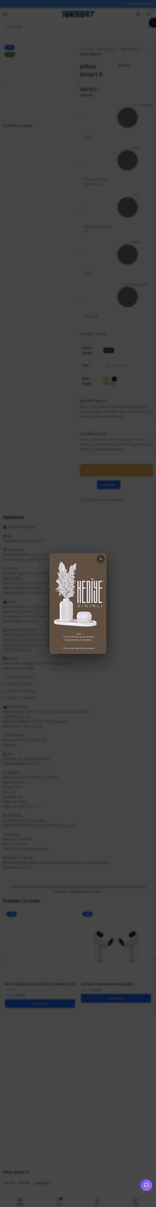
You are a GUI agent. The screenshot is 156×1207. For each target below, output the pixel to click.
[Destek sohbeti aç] (146, 1185)
